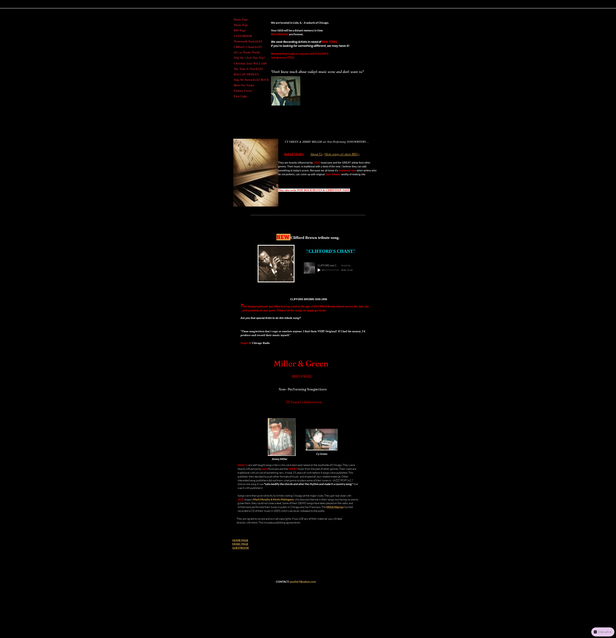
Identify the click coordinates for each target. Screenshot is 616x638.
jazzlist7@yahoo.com (303, 581)
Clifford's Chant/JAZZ (248, 47)
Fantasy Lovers (243, 91)
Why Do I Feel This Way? (249, 58)
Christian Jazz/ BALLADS (250, 63)
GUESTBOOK (243, 36)
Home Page (241, 19)
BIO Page (240, 30)
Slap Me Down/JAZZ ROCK (251, 80)
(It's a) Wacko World (247, 52)
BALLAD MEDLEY (246, 74)
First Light (240, 96)
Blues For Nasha (244, 85)
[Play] (319, 270)
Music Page (241, 25)
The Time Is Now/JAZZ (248, 69)
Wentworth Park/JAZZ (248, 41)
